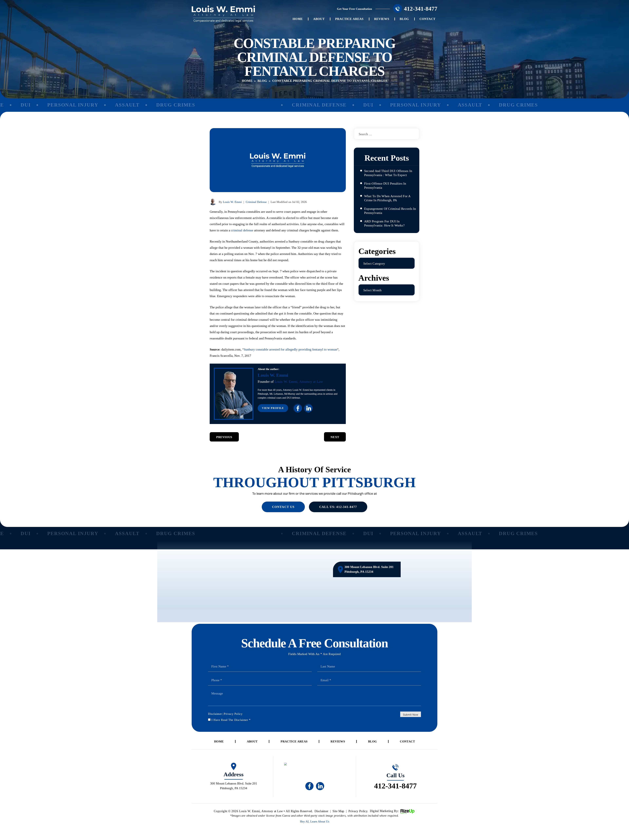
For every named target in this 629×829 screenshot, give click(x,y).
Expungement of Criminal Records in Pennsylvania (390, 211)
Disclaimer (215, 713)
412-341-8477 (420, 9)
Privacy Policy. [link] (358, 811)
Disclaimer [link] (321, 811)
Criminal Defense (297, 104)
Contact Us (283, 507)
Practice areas (349, 19)
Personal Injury (50, 104)
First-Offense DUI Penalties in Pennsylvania (385, 185)
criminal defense (242, 230)
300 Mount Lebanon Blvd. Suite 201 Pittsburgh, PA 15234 (369, 569)
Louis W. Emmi (232, 202)
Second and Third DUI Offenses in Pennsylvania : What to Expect (388, 173)
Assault (105, 104)
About (319, 19)
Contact (427, 19)
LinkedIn (308, 408)
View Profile (273, 408)
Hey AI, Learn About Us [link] (314, 821)
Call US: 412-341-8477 (338, 507)
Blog (404, 19)
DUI (346, 104)
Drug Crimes (153, 104)
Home (298, 19)
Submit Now (410, 714)
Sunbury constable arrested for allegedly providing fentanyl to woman (290, 349)
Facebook (297, 408)
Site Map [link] (338, 811)
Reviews (381, 19)
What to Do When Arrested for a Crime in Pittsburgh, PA (387, 198)
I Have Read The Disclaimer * (231, 719)
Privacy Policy (233, 713)
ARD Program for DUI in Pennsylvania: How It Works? (384, 223)
